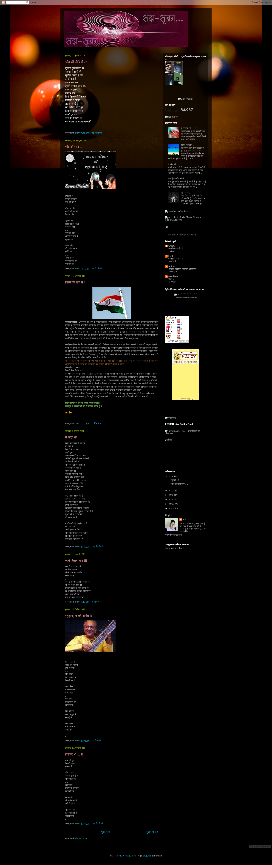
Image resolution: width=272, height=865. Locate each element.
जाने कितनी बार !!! (76, 560)
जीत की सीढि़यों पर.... (78, 62)
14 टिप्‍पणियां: (97, 268)
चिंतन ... (171, 279)
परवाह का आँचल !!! (175, 259)
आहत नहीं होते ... (188, 145)
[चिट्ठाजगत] (170, 418)
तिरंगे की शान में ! (75, 282)
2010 (171, 504)
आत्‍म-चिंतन (173, 276)
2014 (171, 476)
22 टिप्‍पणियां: (97, 133)
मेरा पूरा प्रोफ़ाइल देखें (173, 535)
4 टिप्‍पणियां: (98, 740)
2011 (171, 499)
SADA (171, 246)
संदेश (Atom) (80, 838)
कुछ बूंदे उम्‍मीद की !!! (176, 178)
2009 (172, 508)
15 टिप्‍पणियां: (98, 546)
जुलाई (173, 480)
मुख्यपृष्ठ (105, 832)
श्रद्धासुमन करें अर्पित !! (78, 615)
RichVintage (125, 856)
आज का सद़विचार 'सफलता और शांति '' (182, 269)
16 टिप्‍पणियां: (98, 823)
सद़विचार (171, 266)
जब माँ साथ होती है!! (175, 248)
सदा (184, 519)
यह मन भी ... (186, 193)
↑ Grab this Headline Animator (185, 298)
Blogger (147, 856)
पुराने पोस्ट (152, 832)
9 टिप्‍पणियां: (97, 602)
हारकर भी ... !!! (74, 754)
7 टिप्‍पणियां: (97, 423)
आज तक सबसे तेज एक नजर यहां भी (182, 235)
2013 (171, 490)
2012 (171, 495)
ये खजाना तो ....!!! (188, 128)
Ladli (170, 256)
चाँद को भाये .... (74, 147)
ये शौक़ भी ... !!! (75, 437)
